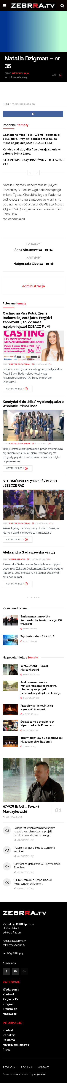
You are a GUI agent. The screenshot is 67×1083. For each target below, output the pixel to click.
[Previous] (30, 172)
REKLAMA (26, 1067)
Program (9, 1004)
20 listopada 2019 (30, 675)
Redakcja (9, 1035)
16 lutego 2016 (29, 641)
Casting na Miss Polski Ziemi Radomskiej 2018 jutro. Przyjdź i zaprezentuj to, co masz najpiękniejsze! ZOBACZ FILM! (31, 139)
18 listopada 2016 (30, 698)
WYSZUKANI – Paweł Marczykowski (21, 809)
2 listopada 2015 (18, 77)
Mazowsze (10, 1013)
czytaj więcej (15, 389)
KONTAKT (43, 1067)
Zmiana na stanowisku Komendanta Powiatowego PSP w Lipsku (41, 620)
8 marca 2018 (40, 364)
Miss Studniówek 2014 (23, 104)
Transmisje (10, 1008)
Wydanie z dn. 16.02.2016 (37, 636)
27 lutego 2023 (29, 629)
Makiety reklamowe (16, 1044)
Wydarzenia (11, 989)
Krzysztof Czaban (19, 364)
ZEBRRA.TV (17, 1074)
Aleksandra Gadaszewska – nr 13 (29, 552)
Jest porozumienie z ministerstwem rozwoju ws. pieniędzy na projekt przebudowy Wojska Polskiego (34, 831)
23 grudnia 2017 (30, 730)
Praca (6, 1049)
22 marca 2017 (41, 523)
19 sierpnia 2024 (30, 714)
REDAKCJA (9, 1067)
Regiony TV (10, 999)
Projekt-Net (40, 1074)
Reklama (9, 1039)
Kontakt (8, 1030)
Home (6, 104)
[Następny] (37, 172)
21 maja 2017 (40, 444)
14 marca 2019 (29, 746)
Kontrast (8, 994)
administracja (20, 73)
